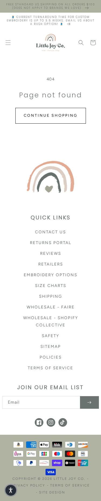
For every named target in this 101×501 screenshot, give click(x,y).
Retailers (50, 264)
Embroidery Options (50, 274)
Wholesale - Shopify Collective (50, 321)
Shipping (50, 296)
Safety (50, 335)
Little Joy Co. (69, 479)
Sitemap (50, 346)
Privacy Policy (28, 485)
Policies (51, 357)
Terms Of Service (70, 485)
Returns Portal (50, 242)
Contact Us (50, 232)
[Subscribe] (89, 402)
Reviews (50, 253)
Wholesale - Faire (51, 307)
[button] (8, 43)
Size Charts (50, 285)
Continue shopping (51, 115)
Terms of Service (50, 368)
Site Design (52, 492)
